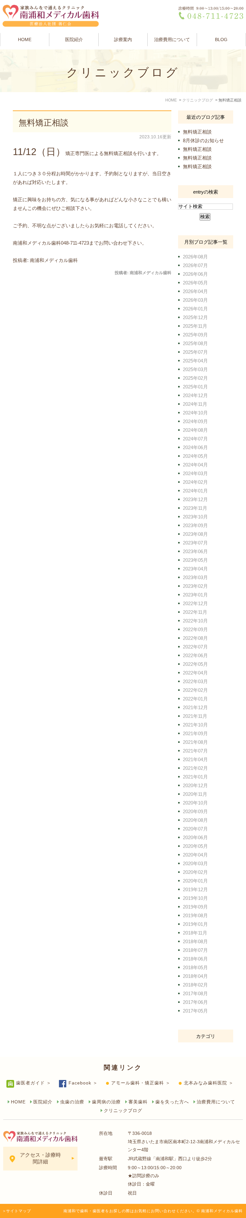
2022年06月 (195, 655)
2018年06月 (195, 958)
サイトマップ (18, 1211)
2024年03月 (195, 473)
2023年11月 (195, 508)
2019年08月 (195, 915)
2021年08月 (195, 742)
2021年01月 (195, 776)
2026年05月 (195, 282)
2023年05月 (195, 560)
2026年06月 (195, 274)
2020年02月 (195, 872)
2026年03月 (195, 300)
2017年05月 (195, 1011)
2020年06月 (195, 837)
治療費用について (172, 39)
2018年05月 (195, 967)
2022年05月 (195, 664)
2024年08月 (195, 430)
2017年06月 (195, 1002)
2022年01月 (195, 698)
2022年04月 (195, 672)
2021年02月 (195, 768)
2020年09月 (195, 811)
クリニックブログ (123, 1110)
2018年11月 (195, 932)
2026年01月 (195, 308)
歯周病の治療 (106, 1101)
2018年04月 (195, 976)
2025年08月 (195, 343)
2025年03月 (195, 369)
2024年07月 (195, 438)
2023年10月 (195, 516)
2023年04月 (195, 568)
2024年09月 (195, 421)
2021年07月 (195, 750)
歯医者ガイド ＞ (33, 1082)
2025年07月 (195, 352)
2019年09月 (195, 906)
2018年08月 (195, 941)
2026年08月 (195, 256)
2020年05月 (195, 846)
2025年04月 (195, 360)
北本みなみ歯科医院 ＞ (209, 1082)
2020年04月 (195, 854)
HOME (24, 39)
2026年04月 (195, 291)
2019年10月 (195, 898)
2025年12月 (195, 317)
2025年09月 (195, 334)
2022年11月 (195, 612)
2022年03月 (195, 681)
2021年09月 (195, 733)
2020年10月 (195, 802)
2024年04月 (195, 464)
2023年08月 (195, 534)
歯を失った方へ (172, 1101)
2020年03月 (195, 863)
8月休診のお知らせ (203, 140)
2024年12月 (195, 395)
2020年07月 (195, 828)
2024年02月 (195, 482)
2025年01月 (195, 386)
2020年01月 (195, 880)
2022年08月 (195, 638)
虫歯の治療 (72, 1101)
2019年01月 (195, 924)
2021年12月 (195, 707)
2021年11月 (195, 716)
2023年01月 (195, 594)
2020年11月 (195, 794)
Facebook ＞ (83, 1082)
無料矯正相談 (44, 122)
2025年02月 (195, 378)
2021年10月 (195, 724)
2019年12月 (195, 889)
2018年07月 (195, 950)
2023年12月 (195, 499)
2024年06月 (195, 447)
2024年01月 (195, 490)
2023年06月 (195, 551)
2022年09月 (195, 629)
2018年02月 (195, 984)
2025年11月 (195, 326)
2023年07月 (195, 542)
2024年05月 (195, 456)
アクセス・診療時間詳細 (40, 1158)
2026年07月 (195, 265)
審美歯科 (138, 1101)
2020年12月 (195, 785)
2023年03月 (195, 577)
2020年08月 (195, 820)
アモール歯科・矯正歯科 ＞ (140, 1082)
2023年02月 (195, 586)
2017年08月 (195, 993)
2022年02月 (195, 690)
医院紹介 (74, 39)
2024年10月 (195, 412)
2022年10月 (195, 620)
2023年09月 (195, 525)
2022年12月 (195, 603)
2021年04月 (195, 759)
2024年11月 (195, 404)
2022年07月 (195, 646)
